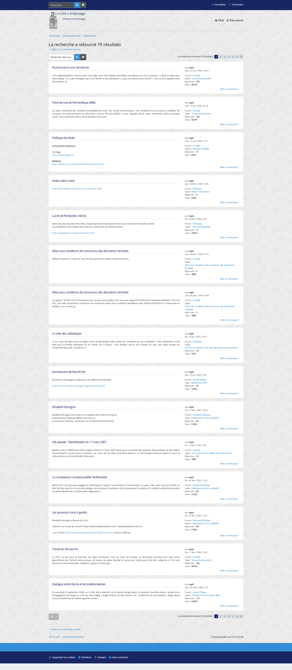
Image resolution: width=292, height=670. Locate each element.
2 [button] (220, 57)
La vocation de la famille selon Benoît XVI (211, 453)
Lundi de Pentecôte (200, 227)
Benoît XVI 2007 (199, 383)
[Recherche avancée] (83, 5)
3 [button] (224, 57)
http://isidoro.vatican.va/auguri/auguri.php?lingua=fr (78, 385)
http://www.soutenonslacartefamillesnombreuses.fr (78, 164)
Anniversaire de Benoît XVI (68, 372)
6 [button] (237, 57)
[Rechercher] (77, 5)
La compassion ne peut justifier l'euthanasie (79, 477)
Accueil (55, 637)
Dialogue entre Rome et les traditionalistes (78, 584)
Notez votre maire (200, 191)
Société (196, 75)
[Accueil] (67, 20)
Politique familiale (200, 149)
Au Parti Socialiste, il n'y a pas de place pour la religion (211, 347)
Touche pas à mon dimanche (70, 67)
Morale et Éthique (201, 415)
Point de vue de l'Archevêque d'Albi (73, 102)
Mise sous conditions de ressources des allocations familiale (210, 266)
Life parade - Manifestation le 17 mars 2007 (79, 442)
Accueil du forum (74, 637)
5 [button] (233, 57)
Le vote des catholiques (67, 333)
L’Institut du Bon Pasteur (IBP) (205, 595)
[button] (241, 57)
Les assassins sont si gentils (69, 512)
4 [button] (228, 57)
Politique (197, 188)
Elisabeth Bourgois (64, 407)
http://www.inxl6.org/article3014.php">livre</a (88, 532)
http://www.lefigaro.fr (63, 154)
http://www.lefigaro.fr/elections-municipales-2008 (77, 188)
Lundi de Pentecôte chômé (69, 216)
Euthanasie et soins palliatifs (205, 418)
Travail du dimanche (201, 78)
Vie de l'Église (199, 379)
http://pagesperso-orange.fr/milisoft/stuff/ (73, 232)
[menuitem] (235, 4)
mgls (191, 67)
